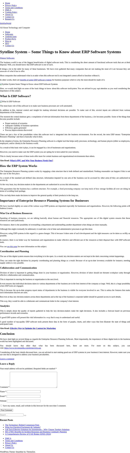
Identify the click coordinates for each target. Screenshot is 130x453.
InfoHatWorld (5, 23)
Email (3, 396)
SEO (7, 43)
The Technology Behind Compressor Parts (22, 425)
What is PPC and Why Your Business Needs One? (31, 160)
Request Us (9, 19)
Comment (4, 387)
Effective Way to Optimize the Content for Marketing (33, 328)
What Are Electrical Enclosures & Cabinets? (22, 427)
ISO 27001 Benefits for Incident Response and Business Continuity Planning (36, 432)
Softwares (9, 34)
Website (3, 401)
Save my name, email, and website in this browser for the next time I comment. (34, 406)
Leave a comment (7, 359)
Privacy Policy (11, 5)
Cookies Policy (11, 12)
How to (8, 41)
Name (3, 391)
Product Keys (10, 39)
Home (7, 3)
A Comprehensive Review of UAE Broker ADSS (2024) (28, 434)
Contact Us (9, 17)
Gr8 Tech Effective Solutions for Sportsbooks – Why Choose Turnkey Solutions (37, 429)
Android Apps (11, 36)
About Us (9, 14)
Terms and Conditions (14, 8)
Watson (3, 58)
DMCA (8, 10)
